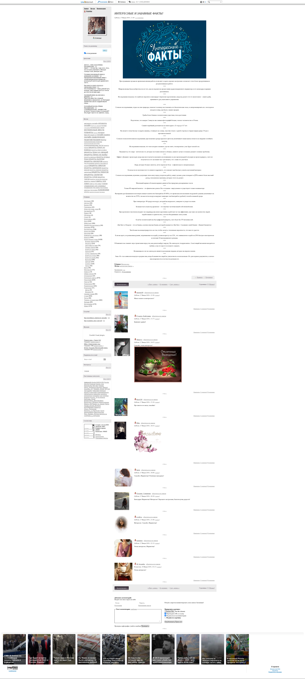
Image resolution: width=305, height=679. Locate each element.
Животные (87, 223)
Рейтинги (123, 2)
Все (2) (108, 314)
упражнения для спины (92, 187)
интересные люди (97, 127)
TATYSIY (107, 389)
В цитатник (211, 309)
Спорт (86, 217)
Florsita (106, 382)
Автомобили (88, 211)
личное (96, 132)
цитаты (86, 192)
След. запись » (174, 284)
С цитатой (203, 309)
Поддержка (201, 2)
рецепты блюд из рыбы (95, 154)
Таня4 (102, 411)
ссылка (157, 295)
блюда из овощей (96, 125)
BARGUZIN (100, 382)
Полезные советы (90, 278)
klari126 (139, 399)
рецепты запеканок (92, 168)
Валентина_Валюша (91, 402)
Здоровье (87, 227)
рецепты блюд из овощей (96, 152)
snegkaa (106, 396)
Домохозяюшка (104, 402)
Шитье (87, 290)
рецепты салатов (93, 174)
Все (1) (108, 367)
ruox (101, 396)
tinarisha (87, 397)
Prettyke (85, 11)
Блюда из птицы (90, 255)
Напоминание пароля (144, 605)
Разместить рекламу (275, 672)
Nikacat (105, 387)
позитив (88, 139)
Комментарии (101, 8)
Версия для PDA (275, 669)
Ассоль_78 (93, 397)
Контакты (275, 670)
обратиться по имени (151, 292)
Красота (87, 237)
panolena (104, 394)
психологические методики (92, 143)
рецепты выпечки (96, 159)
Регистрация (103, 2)
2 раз (124, 270)
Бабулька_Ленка (89, 399)
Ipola (138, 470)
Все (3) (108, 330)
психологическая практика (93, 142)
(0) (96, 66)
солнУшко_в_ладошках (92, 416)
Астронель (101, 397)
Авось (133, 2)
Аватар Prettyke (97, 25)
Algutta (94, 382)
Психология (88, 284)
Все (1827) (107, 379)
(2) (101, 76)
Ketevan (92, 384)
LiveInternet (87, 2)
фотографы (93, 190)
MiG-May (95, 386)
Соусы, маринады (91, 253)
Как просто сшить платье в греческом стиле (93, 86)
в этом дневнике (91, 53)
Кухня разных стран (91, 239)
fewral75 (87, 392)
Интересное (88, 229)
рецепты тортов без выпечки (98, 179)
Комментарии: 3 (95, 342)
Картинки (87, 233)
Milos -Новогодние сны (92, 344)
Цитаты (86, 203)
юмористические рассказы (97, 192)
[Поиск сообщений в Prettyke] (105, 50)
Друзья (92, 8)
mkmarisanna (88, 394)
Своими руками (89, 294)
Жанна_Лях (88, 404)
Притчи (86, 282)
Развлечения (88, 286)
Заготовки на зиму (91, 245)
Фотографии (88, 304)
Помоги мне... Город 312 (92, 340)
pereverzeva (88, 396)
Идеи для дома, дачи (91, 209)
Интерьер (87, 201)
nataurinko (96, 394)
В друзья (98, 38)
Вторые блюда (90, 241)
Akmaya (139, 340)
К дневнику (164, 284)
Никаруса (97, 407)
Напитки (88, 251)
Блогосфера (88, 219)
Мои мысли (88, 270)
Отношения (88, 276)
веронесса (103, 414)
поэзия (96, 139)
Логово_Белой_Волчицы (92, 406)
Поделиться (209, 277)
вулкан (104, 125)
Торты (87, 266)
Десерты (88, 243)
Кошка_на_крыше (98, 404)
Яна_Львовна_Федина (91, 414)
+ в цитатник (139, 18)
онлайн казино (103, 135)
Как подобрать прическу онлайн (95, 318)
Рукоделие (87, 288)
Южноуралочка (99, 412)
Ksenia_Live (100, 384)
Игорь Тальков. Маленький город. (96, 348)
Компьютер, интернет (91, 235)
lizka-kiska (93, 392)
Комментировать (121, 284)
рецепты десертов (93, 161)
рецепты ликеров (95, 170)
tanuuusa (140, 540)
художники (103, 189)
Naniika (101, 386)
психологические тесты (93, 145)
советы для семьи (95, 184)
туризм (104, 184)
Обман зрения (89, 274)
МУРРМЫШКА (89, 407)
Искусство (87, 231)
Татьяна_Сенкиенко (144, 493)
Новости (87, 272)
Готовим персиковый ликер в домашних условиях (94, 75)
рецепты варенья (90, 157)
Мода (86, 268)
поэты (103, 140)
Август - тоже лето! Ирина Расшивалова (93, 65)
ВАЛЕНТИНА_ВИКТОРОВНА (93, 401)
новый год (93, 135)
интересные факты (126, 266)
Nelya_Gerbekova (90, 387)
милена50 (140, 292)
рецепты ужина (89, 181)
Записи (86, 8)
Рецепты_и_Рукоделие (92, 411)
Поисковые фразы (101, 438)
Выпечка (88, 260)
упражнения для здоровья (95, 186)
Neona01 (99, 387)
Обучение (87, 215)
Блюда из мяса (90, 249)
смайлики (134, 609)
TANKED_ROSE (99, 389)
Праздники (88, 280)
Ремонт (86, 213)
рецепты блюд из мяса (99, 150)
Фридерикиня (88, 412)
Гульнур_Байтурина (144, 316)
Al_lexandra (141, 564)
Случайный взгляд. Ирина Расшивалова (93, 107)
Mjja (138, 423)
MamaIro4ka (88, 386)
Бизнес (86, 205)
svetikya (139, 517)
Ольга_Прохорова (90, 409)
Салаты (88, 264)
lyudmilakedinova (103, 392)
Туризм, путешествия (91, 300)
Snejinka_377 (88, 389)
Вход (111, 2)
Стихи (86, 296)
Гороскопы (87, 207)
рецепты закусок (97, 165)
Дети (85, 221)
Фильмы (87, 302)
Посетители (99, 436)
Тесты (86, 298)
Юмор (86, 306)
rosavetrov (96, 396)
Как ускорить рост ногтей (93, 321)
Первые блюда (90, 247)
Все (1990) (107, 61)
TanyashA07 (88, 391)
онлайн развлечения (94, 137)
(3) (109, 318)
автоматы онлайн (91, 123)
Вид (204, 2)
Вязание (88, 292)
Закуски (87, 262)
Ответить (196, 309)
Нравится (200, 277)
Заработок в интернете (92, 225)
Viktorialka (96, 391)
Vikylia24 (103, 391)
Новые (212, 284)
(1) (98, 87)
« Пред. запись (153, 284)
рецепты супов (90, 177)
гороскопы (87, 127)
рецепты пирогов (100, 172)
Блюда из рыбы (90, 258)
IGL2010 (87, 384)
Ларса (107, 404)
